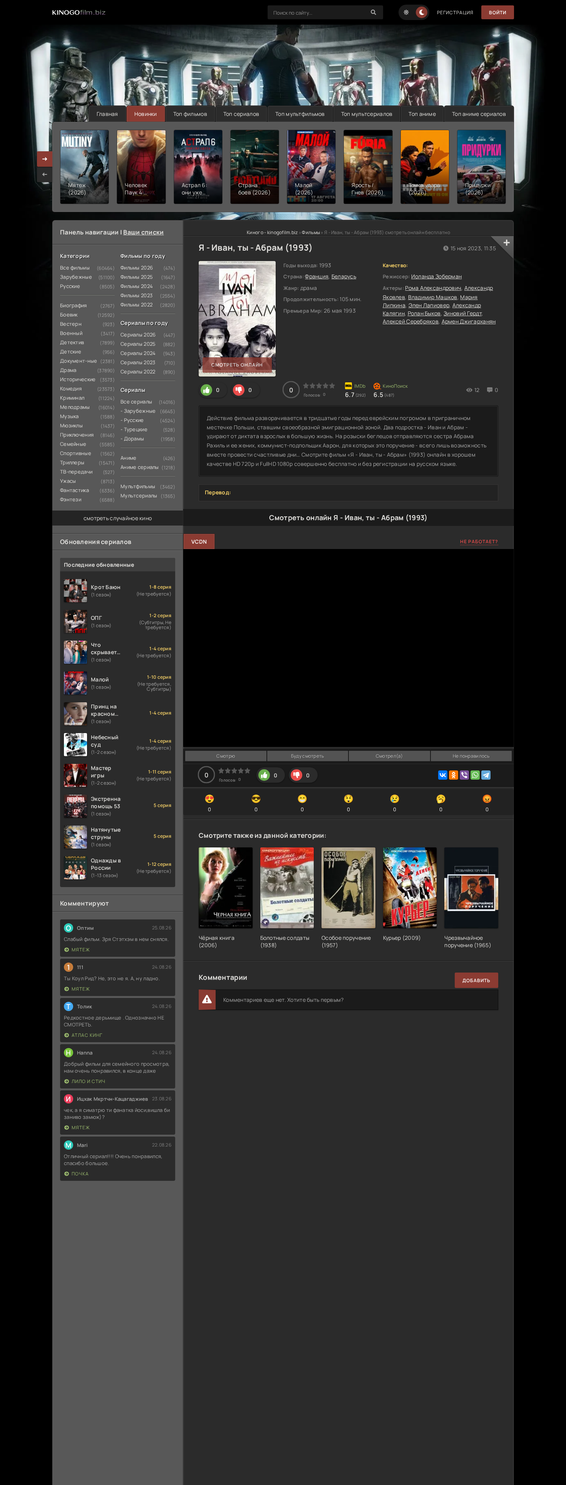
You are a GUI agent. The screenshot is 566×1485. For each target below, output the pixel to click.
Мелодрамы (75, 406)
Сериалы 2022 (138, 371)
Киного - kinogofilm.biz (272, 232)
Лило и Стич (88, 1081)
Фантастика (74, 490)
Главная (107, 113)
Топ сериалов (241, 113)
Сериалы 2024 (138, 353)
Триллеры (72, 462)
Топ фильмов (190, 113)
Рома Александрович (433, 287)
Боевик (69, 314)
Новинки (145, 113)
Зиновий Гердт (463, 313)
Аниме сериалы (140, 467)
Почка (80, 1173)
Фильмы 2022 (136, 304)
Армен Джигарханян (469, 321)
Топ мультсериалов (367, 113)
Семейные (73, 443)
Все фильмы (75, 267)
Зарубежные (76, 276)
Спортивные (75, 453)
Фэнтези (70, 499)
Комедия (71, 388)
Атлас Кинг (87, 1035)
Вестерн (71, 323)
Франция (316, 276)
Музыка (69, 416)
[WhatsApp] (475, 775)
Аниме (128, 457)
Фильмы (311, 232)
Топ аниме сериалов (479, 113)
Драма (68, 370)
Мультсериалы (139, 495)
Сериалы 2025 (138, 343)
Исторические (77, 379)
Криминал (72, 397)
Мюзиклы (71, 425)
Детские (70, 351)
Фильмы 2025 (137, 276)
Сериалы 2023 (138, 362)
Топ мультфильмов (300, 113)
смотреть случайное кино (118, 518)
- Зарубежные (138, 410)
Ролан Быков (424, 313)
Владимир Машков (432, 297)
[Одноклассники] (453, 775)
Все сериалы (136, 401)
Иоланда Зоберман (436, 276)
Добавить (476, 980)
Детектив (72, 342)
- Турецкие (134, 429)
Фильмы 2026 (137, 267)
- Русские (132, 420)
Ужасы (68, 480)
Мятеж (81, 949)
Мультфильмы (138, 486)
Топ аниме (422, 113)
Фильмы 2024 (137, 286)
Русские (70, 286)
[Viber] (464, 775)
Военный (71, 333)
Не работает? (479, 541)
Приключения (77, 434)
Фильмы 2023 (136, 295)
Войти (497, 12)
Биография (73, 305)
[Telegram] (486, 775)
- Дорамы (132, 438)
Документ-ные (78, 360)
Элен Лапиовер (429, 305)
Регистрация (455, 12)
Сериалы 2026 (138, 334)
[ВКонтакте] (442, 775)
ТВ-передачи (76, 471)
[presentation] (44, 174)
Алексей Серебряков (411, 321)
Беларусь (344, 276)
